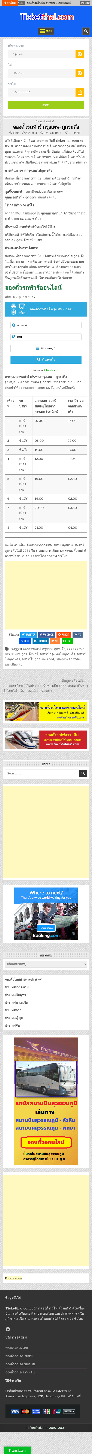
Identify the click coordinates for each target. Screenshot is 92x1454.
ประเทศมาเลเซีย (16, 1002)
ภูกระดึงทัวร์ (29, 654)
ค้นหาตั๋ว (48, 360)
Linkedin (42, 641)
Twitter (30, 634)
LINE (69, 641)
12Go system (49, 370)
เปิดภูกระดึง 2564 (68, 659)
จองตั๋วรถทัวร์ (46, 121)
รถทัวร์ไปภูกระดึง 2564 (37, 659)
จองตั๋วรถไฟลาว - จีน (20, 1372)
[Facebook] (7, 1329)
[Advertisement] (46, 595)
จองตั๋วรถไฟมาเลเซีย (19, 1356)
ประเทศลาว (13, 1010)
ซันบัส (15, 654)
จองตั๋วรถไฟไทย (16, 1348)
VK (79, 634)
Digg (27, 641)
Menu (49, 31)
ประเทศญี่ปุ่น (14, 1018)
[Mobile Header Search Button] (86, 31)
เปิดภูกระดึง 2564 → (75, 681)
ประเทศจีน (12, 1025)
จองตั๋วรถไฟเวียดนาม (20, 1364)
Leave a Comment (53, 133)
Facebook (48, 634)
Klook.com (13, 1278)
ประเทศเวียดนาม (17, 987)
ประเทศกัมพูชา (15, 995)
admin (16, 133)
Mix (57, 641)
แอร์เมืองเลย (13, 664)
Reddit (66, 634)
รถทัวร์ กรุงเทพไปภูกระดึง (57, 654)
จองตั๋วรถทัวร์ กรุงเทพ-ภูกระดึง (46, 126)
